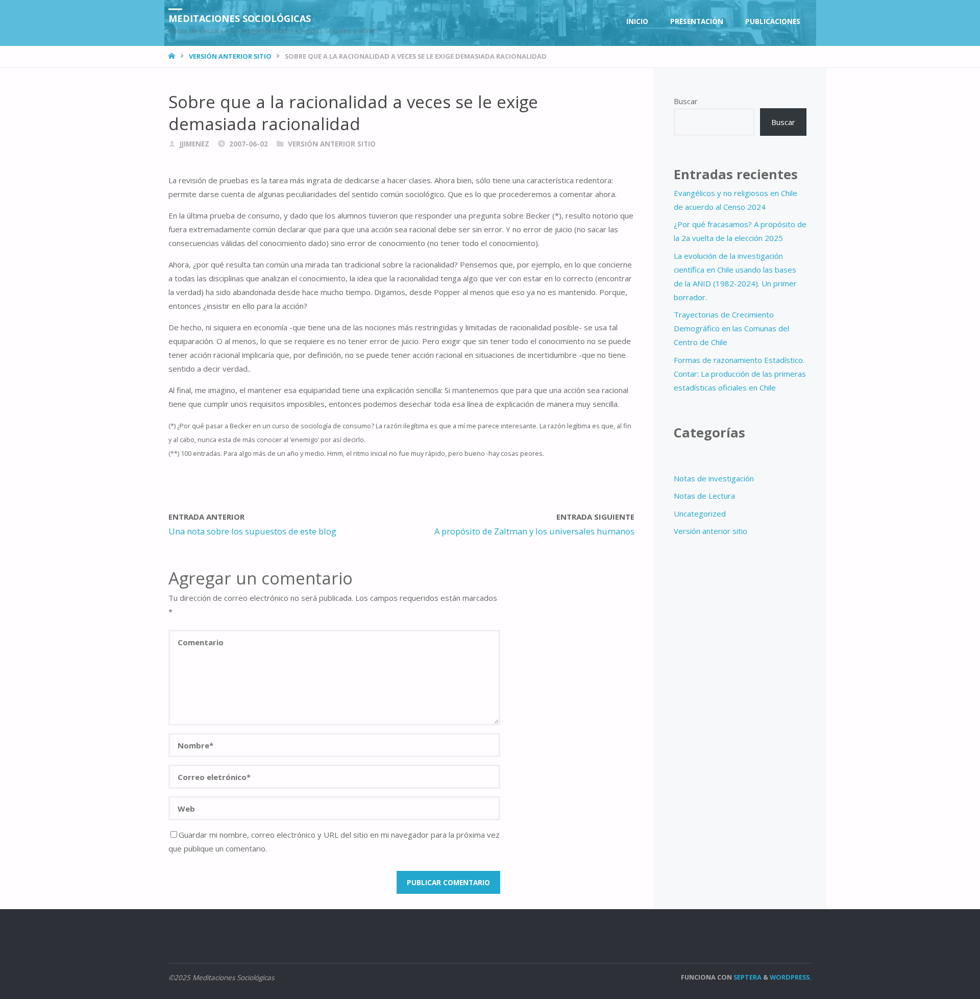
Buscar (686, 101)
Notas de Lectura (704, 496)
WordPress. (791, 977)
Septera (747, 977)
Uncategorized (700, 513)
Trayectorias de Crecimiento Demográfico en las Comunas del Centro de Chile (731, 328)
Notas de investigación (714, 478)
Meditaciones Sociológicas (239, 18)
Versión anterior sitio (230, 56)
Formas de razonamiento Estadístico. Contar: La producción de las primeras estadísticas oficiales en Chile (740, 374)
